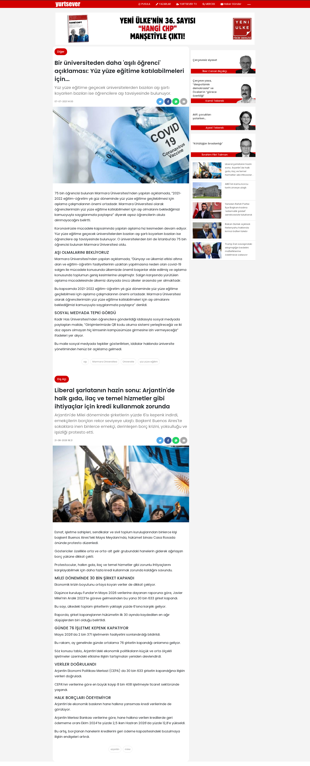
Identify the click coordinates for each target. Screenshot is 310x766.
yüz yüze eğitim (149, 361)
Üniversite (128, 361)
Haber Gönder (232, 4)
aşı (85, 361)
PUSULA (145, 4)
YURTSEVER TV (188, 4)
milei (127, 749)
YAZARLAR (165, 4)
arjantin (115, 749)
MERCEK (210, 4)
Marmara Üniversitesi (104, 361)
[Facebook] (168, 101)
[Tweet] (160, 101)
